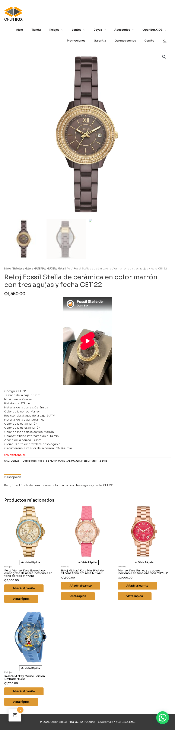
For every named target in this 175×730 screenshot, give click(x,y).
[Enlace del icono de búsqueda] (164, 41)
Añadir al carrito (24, 588)
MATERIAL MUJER (45, 268)
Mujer (28, 268)
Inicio (7, 268)
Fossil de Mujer (47, 460)
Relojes (18, 268)
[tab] (12, 477)
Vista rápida (21, 599)
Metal (61, 268)
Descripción (12, 477)
